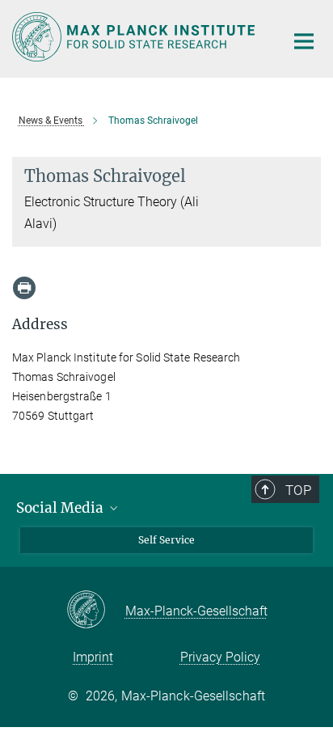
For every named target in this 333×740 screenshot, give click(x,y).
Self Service (166, 540)
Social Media (61, 508)
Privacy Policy (220, 657)
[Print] (24, 288)
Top (298, 490)
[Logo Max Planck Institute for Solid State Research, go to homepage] (136, 36)
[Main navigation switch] (304, 41)
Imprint (93, 657)
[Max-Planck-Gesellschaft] (95, 610)
